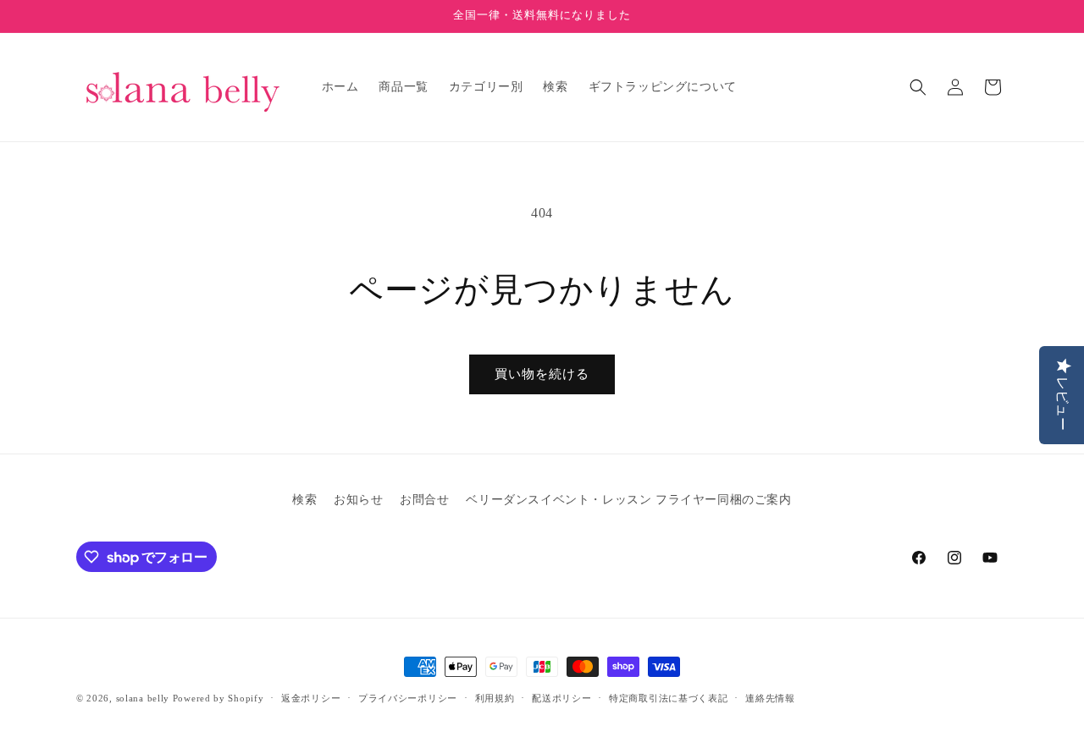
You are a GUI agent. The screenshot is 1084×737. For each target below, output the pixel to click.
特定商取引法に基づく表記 (668, 698)
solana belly (142, 698)
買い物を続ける (542, 374)
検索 (304, 499)
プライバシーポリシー (407, 698)
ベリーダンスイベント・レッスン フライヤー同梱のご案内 (628, 499)
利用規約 (495, 698)
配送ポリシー (561, 698)
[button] (918, 87)
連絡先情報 (770, 698)
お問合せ (424, 499)
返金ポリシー (310, 698)
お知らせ (358, 499)
